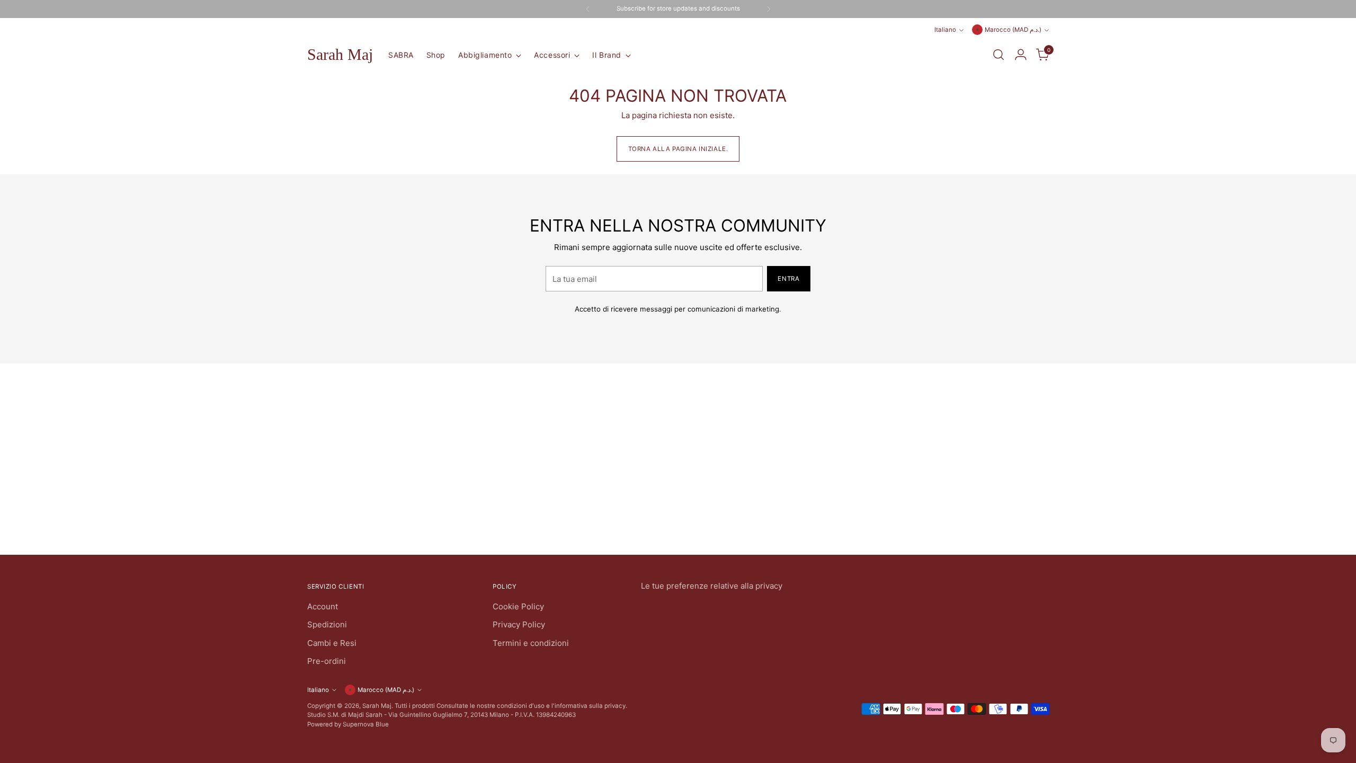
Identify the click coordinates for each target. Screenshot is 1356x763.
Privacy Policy (519, 624)
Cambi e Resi (331, 643)
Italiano (945, 29)
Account (322, 606)
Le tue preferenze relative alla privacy (711, 586)
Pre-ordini (326, 661)
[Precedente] (588, 9)
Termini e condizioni (531, 643)
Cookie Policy (518, 606)
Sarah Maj (376, 705)
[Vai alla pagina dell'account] (1020, 54)
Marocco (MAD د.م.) (1013, 29)
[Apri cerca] (998, 54)
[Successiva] (768, 9)
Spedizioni (327, 624)
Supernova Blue (366, 724)
